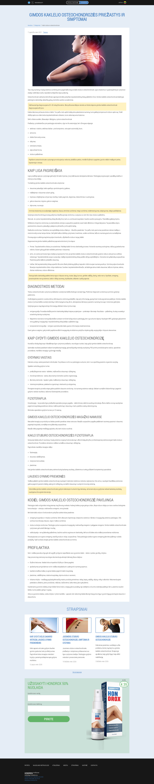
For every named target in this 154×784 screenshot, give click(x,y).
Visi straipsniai (77, 672)
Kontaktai (94, 765)
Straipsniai (75, 765)
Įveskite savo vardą (34, 693)
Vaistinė (84, 765)
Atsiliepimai (56, 765)
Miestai (65, 765)
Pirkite (48, 719)
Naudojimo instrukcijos (41, 765)
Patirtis (27, 765)
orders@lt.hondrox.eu (31, 775)
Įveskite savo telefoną (35, 704)
